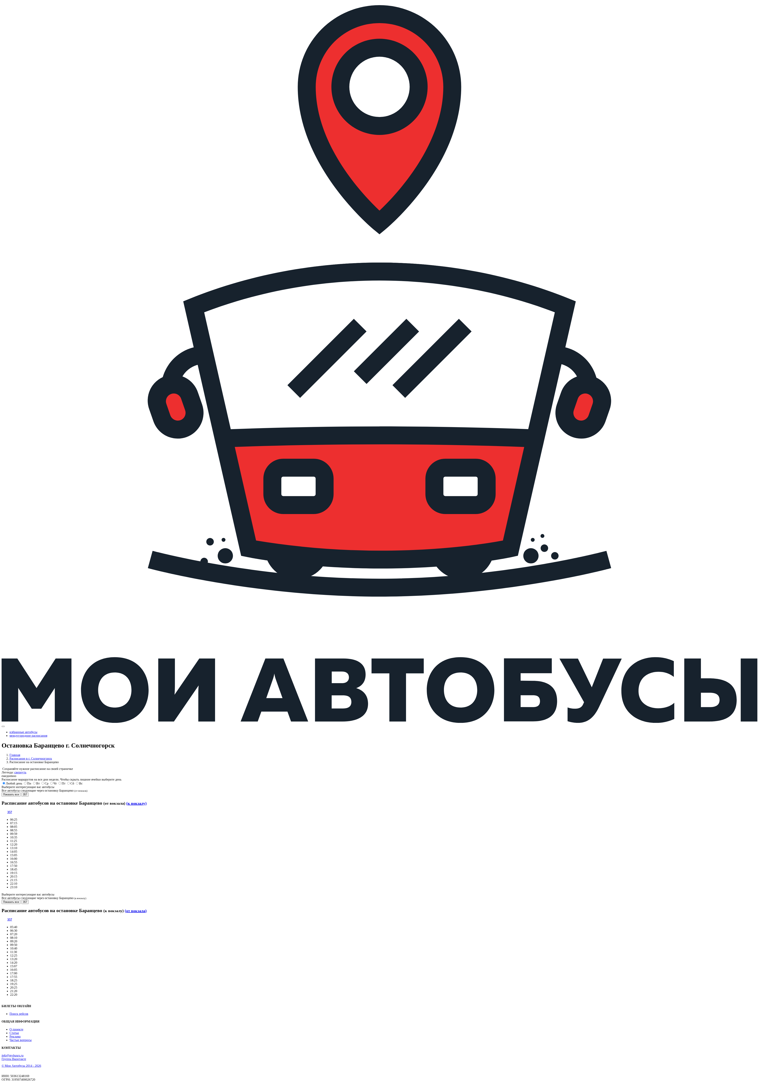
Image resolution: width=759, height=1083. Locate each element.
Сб (72, 783)
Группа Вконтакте (14, 1059)
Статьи (14, 1033)
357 (25, 794)
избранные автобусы (23, 732)
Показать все (11, 794)
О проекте (16, 1029)
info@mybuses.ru (13, 1055)
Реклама (15, 1036)
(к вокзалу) (136, 803)
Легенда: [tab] (14, 772)
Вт (38, 783)
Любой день (14, 783)
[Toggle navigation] (3, 726)
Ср (46, 783)
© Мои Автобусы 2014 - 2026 (21, 1065)
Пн (29, 783)
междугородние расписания (28, 735)
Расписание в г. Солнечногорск (30, 758)
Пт (63, 783)
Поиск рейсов (18, 1013)
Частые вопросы (20, 1040)
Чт (55, 783)
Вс (81, 783)
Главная (14, 755)
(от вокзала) (136, 911)
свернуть (20, 772)
